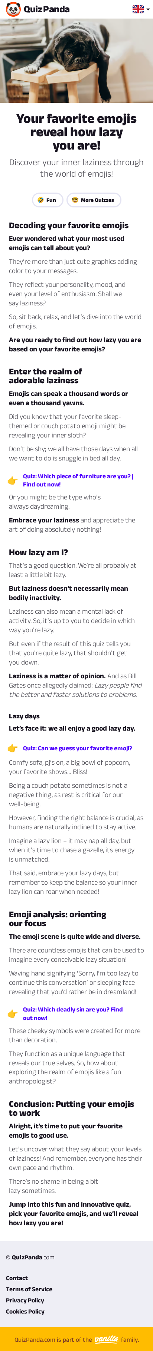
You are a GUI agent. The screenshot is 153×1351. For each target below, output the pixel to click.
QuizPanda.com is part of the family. (76, 1339)
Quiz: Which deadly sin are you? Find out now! (73, 1013)
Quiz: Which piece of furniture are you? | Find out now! (78, 480)
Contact (17, 1278)
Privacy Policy (25, 1300)
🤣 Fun (46, 200)
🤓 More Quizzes (93, 200)
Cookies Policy (25, 1311)
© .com (30, 1257)
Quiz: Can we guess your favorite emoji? (77, 748)
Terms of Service (29, 1289)
